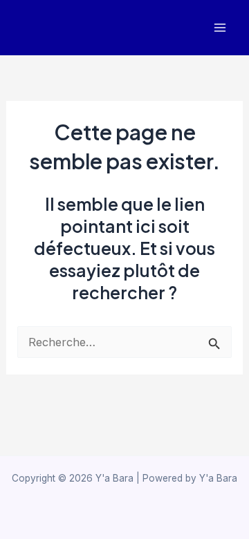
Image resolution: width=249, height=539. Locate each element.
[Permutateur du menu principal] (219, 28)
